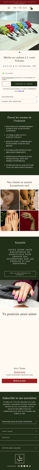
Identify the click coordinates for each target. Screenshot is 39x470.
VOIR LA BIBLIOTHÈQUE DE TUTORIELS (20, 274)
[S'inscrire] (36, 422)
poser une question (11, 101)
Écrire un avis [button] (19, 381)
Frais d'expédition (8, 77)
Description (7, 97)
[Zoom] (35, 14)
